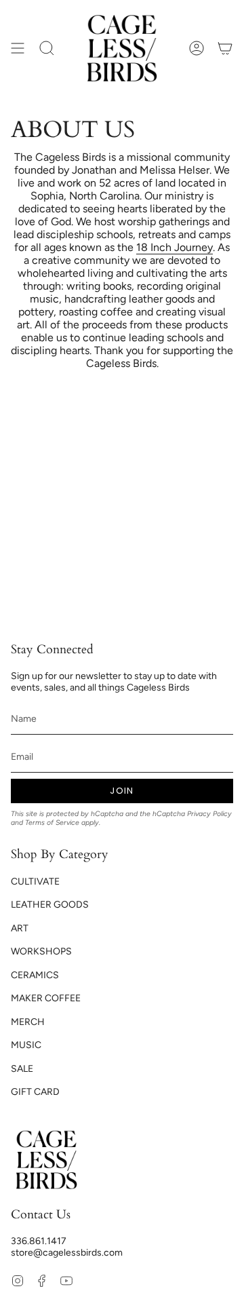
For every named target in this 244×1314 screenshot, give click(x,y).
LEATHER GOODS (50, 904)
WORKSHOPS (41, 951)
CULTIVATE (35, 881)
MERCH (28, 1022)
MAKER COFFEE (46, 998)
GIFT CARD (35, 1092)
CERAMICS (35, 975)
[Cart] (225, 48)
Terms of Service (52, 822)
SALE (22, 1069)
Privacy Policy (209, 813)
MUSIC (26, 1045)
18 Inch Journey (174, 247)
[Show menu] (17, 48)
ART (19, 928)
